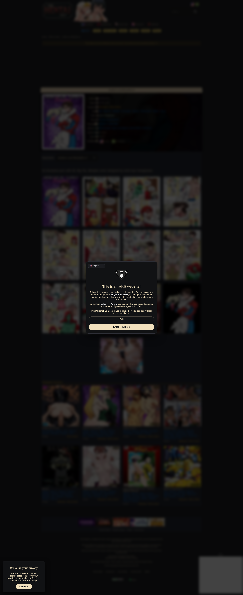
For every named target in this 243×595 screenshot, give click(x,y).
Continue (23, 586)
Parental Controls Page (107, 311)
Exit (122, 319)
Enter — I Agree (121, 327)
